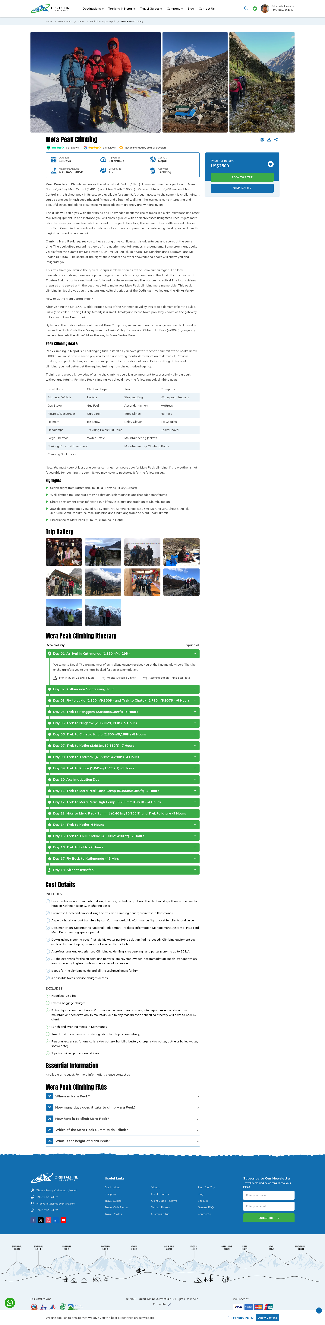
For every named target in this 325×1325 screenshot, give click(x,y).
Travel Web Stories (116, 1207)
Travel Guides (113, 1200)
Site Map (203, 1200)
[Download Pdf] (270, 140)
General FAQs (206, 1207)
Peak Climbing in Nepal (102, 21)
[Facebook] (33, 1220)
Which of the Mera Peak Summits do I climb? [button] (87, 1130)
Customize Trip (160, 1214)
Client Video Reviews (164, 1200)
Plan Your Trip (206, 1187)
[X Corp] (41, 1220)
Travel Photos (113, 1214)
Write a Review (160, 1207)
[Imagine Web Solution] (169, 1304)
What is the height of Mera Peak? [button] (78, 1141)
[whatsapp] (10, 1303)
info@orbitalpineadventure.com (55, 1203)
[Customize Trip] (263, 140)
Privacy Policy (243, 1318)
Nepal (81, 21)
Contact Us (207, 8)
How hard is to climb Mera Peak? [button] (78, 1118)
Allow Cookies (267, 1317)
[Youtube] (63, 1220)
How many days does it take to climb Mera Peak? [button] (91, 1107)
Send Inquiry (242, 188)
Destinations (65, 21)
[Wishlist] (255, 8)
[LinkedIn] (56, 1220)
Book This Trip (242, 177)
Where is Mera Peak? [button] (68, 1096)
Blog (191, 8)
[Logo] (56, 1178)
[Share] (276, 140)
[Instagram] (48, 1220)
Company (110, 1194)
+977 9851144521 (282, 9)
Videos (155, 1187)
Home (49, 21)
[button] (95, 82)
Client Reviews (160, 1194)
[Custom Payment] (264, 1307)
